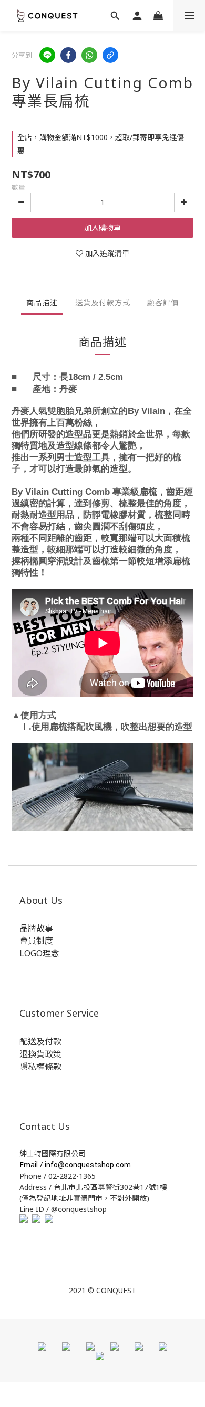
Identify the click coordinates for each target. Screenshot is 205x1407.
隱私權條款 (40, 1066)
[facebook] (68, 55)
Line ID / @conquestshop (63, 1209)
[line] (47, 55)
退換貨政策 (40, 1054)
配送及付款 (40, 1041)
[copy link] (110, 55)
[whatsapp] (89, 55)
